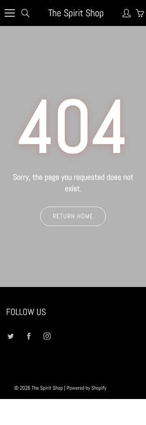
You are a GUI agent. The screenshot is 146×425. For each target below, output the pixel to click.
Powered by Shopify (86, 387)
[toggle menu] (9, 13)
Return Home (73, 216)
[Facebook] (28, 336)
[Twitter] (10, 336)
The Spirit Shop (76, 12)
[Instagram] (47, 336)
